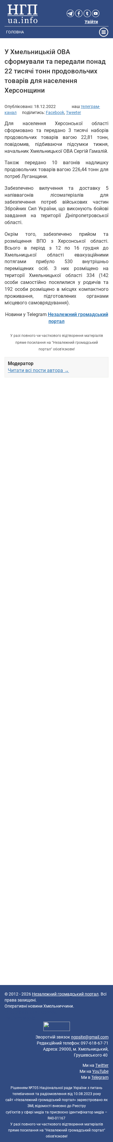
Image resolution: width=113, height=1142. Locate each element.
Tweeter (73, 112)
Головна (15, 32)
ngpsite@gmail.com (89, 1037)
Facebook (55, 112)
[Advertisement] (56, 615)
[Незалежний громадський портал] (23, 13)
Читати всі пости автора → (38, 370)
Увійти (91, 21)
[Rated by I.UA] (56, 1027)
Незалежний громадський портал (65, 994)
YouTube (100, 1071)
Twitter (101, 1065)
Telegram (99, 1077)
